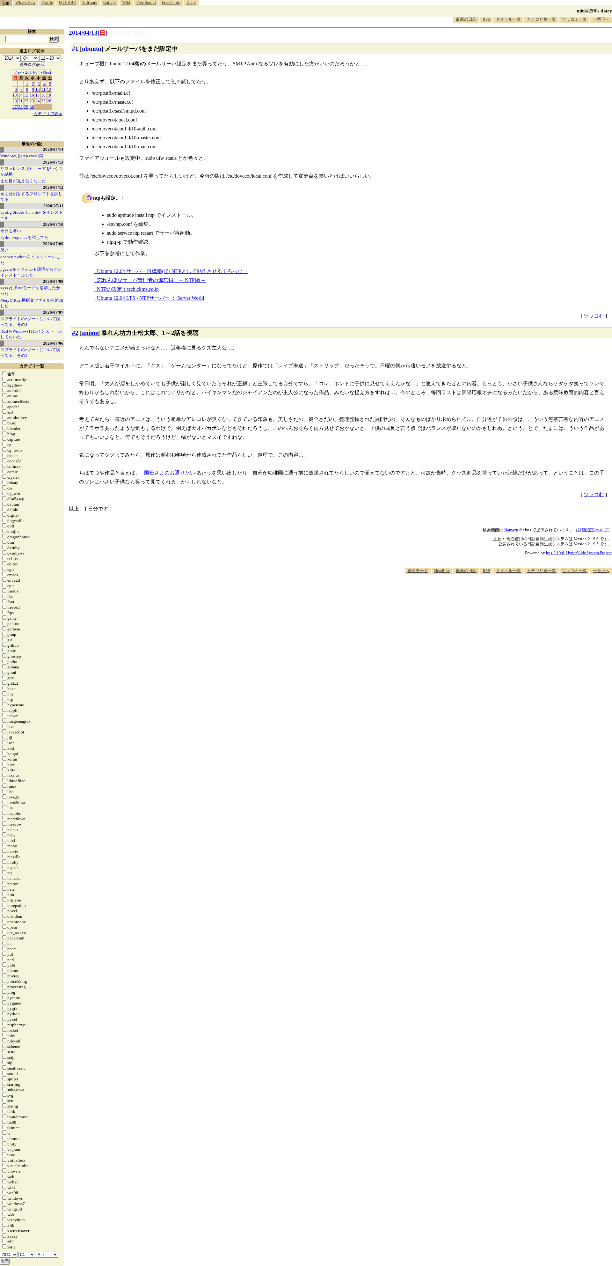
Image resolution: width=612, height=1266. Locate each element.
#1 (75, 48)
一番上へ (601, 570)
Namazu (511, 529)
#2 (75, 332)
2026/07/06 (53, 343)
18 (43, 95)
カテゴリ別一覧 (541, 19)
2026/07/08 (53, 281)
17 (37, 95)
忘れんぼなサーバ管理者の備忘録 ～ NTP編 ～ (151, 280)
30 (32, 106)
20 (14, 101)
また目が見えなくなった (23, 181)
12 (49, 89)
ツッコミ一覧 (574, 19)
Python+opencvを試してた (24, 237)
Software (89, 2)
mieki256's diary (594, 10)
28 (20, 106)
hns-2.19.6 (555, 552)
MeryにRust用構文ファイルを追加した (31, 303)
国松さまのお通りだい (169, 472)
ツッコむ (594, 316)
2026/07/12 (53, 187)
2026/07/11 (53, 205)
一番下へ (601, 19)
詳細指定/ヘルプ (593, 529)
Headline (442, 570)
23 (32, 101)
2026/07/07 (53, 312)
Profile (47, 2)
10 (37, 89)
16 (32, 95)
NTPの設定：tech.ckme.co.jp (128, 289)
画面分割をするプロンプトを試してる (31, 196)
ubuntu (91, 48)
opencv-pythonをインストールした (30, 259)
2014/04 (32, 72)
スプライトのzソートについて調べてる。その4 (30, 321)
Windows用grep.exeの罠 (21, 155)
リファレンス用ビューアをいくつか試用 (31, 171)
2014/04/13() (88, 32)
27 (14, 106)
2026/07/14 (53, 149)
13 (14, 95)
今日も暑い (10, 230)
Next (47, 72)
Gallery (109, 2)
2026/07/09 (53, 243)
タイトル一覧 (508, 19)
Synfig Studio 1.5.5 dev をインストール (31, 215)
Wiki (126, 2)
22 (26, 101)
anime (90, 332)
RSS (486, 19)
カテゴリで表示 (47, 113)
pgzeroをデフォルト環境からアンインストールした (31, 272)
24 (37, 101)
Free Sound (146, 2)
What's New (25, 2)
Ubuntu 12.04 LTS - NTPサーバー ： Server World (150, 298)
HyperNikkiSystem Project (589, 552)
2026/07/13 (53, 162)
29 (26, 106)
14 (20, 95)
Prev (18, 72)
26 (49, 101)
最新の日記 (466, 19)
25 (43, 101)
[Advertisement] (496, 593)
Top (6, 2)
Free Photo (171, 2)
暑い (4, 250)
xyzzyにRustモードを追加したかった (30, 290)
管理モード (417, 570)
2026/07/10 (53, 224)
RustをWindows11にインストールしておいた (31, 334)
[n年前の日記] (128, 32)
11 (43, 89)
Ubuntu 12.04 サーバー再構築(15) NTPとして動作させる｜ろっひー (172, 271)
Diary (191, 2)
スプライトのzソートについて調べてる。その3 (30, 352)
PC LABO (67, 2)
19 (49, 95)
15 (26, 95)
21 (20, 101)
